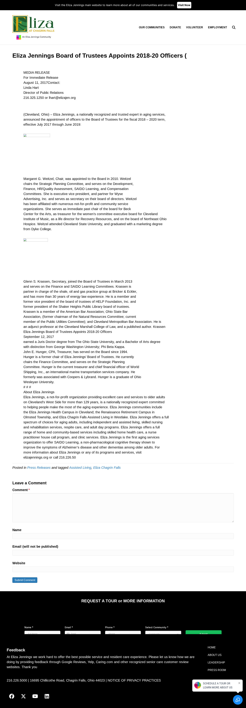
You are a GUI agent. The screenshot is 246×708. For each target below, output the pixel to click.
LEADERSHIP (216, 662)
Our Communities (152, 27)
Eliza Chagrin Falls (107, 467)
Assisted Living (80, 467)
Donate (175, 27)
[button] (12, 696)
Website (18, 563)
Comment (21, 490)
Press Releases (39, 467)
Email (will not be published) (35, 546)
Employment (217, 27)
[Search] (232, 27)
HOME (212, 647)
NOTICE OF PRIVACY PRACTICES (134, 680)
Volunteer (194, 27)
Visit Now (184, 5)
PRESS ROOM (217, 670)
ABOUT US (215, 655)
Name (16, 530)
